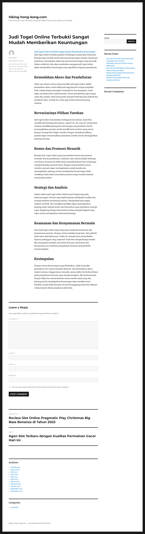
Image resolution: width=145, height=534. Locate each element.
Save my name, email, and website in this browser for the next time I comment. (40, 387)
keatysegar (13, 58)
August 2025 (15, 470)
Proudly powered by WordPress (39, 523)
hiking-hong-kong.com (28, 17)
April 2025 (14, 479)
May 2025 (14, 477)
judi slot (20, 64)
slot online (17, 71)
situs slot (20, 66)
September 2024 (16, 489)
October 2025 (15, 467)
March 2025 (15, 482)
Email (12, 364)
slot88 (24, 71)
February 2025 (16, 484)
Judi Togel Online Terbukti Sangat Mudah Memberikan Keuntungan (64, 51)
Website (12, 375)
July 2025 (14, 472)
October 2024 (15, 486)
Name (12, 353)
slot (18, 69)
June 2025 (14, 474)
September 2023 (16, 491)
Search (106, 38)
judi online (13, 64)
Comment (14, 319)
